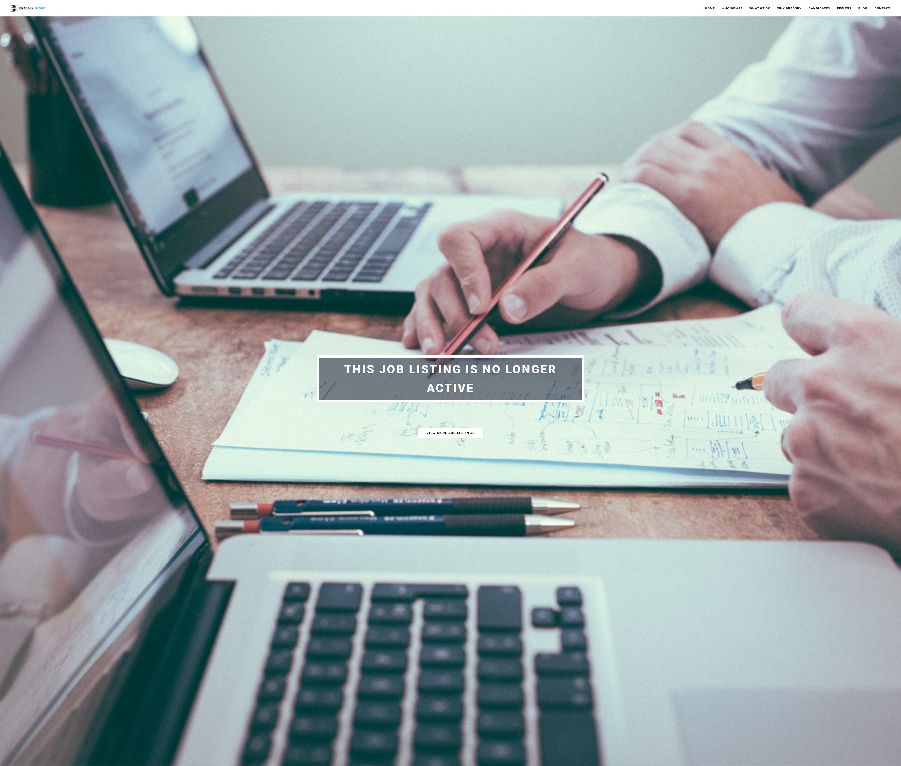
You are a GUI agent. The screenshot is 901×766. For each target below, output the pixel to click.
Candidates (819, 8)
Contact (882, 8)
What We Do (759, 8)
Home (710, 8)
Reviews (844, 8)
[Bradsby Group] (28, 7)
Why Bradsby (789, 8)
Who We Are (732, 8)
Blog (862, 8)
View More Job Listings (451, 433)
